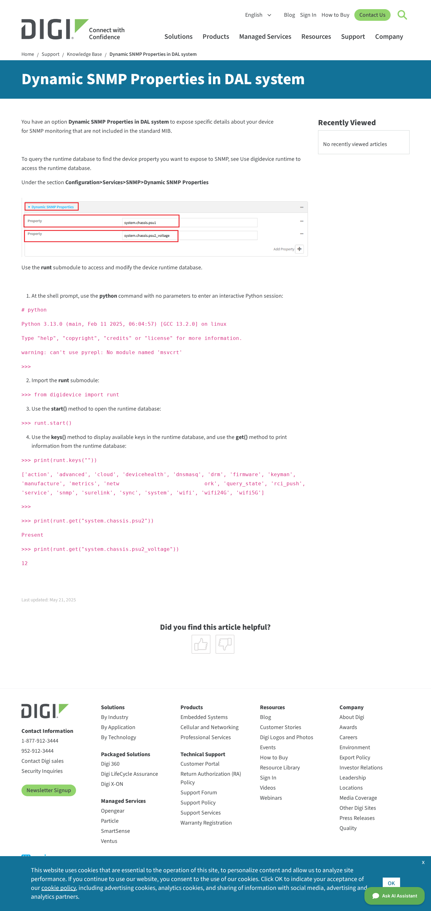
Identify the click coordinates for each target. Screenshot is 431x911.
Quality (348, 828)
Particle (110, 821)
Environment (354, 747)
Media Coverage (358, 798)
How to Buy (335, 15)
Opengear (112, 811)
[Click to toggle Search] (403, 15)
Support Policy (198, 803)
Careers (348, 737)
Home (27, 54)
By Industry (114, 717)
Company (389, 36)
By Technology (118, 737)
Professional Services (205, 737)
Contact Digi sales (42, 761)
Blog (289, 15)
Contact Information (47, 731)
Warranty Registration (206, 823)
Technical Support (202, 754)
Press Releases (357, 818)
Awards (348, 727)
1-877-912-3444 (39, 741)
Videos (268, 788)
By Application (118, 727)
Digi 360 (110, 764)
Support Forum (198, 793)
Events (268, 747)
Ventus (109, 841)
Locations (351, 788)
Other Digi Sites (357, 808)
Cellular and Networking (209, 727)
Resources (316, 36)
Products (216, 36)
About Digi (351, 717)
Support (353, 36)
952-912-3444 (37, 751)
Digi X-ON (112, 784)
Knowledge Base (84, 54)
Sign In (308, 15)
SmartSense (115, 831)
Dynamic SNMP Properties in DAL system (153, 54)
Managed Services (265, 36)
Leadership (352, 778)
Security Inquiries (42, 771)
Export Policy (354, 758)
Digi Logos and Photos (286, 737)
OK (391, 883)
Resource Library (280, 768)
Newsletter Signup (49, 790)
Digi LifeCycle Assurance (129, 774)
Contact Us (372, 15)
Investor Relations (361, 768)
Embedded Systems (204, 717)
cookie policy (58, 888)
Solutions (178, 36)
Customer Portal (200, 764)
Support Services (200, 813)
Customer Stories (280, 727)
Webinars (271, 798)
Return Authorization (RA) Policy (210, 778)
